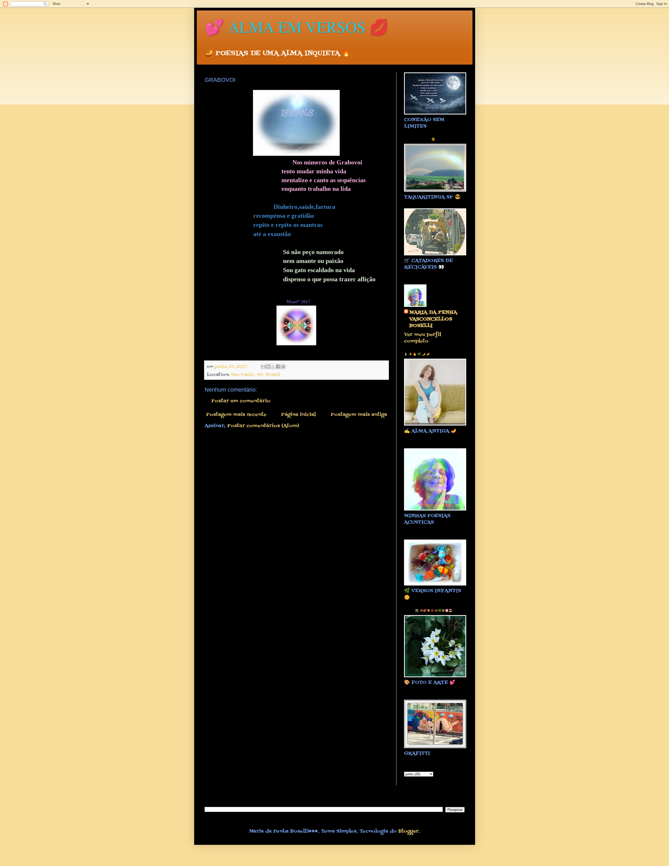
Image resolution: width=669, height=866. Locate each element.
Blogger (408, 831)
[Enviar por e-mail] (263, 366)
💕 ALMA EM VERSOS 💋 (297, 26)
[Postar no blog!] (268, 366)
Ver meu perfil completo (422, 338)
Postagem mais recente (236, 414)
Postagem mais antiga (359, 414)
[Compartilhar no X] (273, 366)
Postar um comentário (240, 401)
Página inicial (298, 414)
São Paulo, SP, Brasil (255, 374)
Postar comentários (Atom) (263, 425)
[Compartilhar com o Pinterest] (283, 366)
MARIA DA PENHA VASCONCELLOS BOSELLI (433, 319)
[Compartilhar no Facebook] (278, 366)
